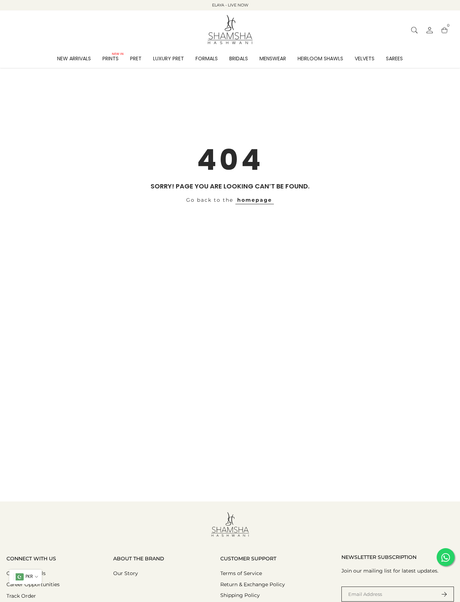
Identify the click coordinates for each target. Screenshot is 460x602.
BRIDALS (238, 58)
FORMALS (207, 58)
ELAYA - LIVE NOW (230, 5)
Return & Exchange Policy (252, 584)
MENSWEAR (272, 58)
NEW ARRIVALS (74, 58)
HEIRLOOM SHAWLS (320, 58)
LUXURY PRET (168, 58)
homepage (254, 200)
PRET (136, 58)
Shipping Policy (240, 595)
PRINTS (113, 58)
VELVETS (364, 58)
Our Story (125, 573)
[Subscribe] (440, 594)
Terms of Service (241, 573)
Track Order (21, 596)
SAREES (394, 58)
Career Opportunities (33, 584)
